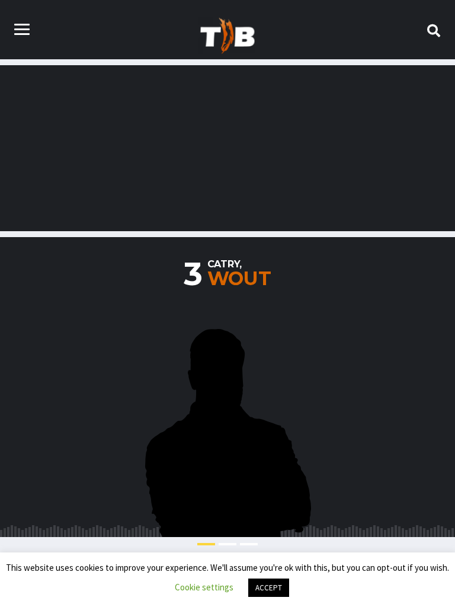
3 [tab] (249, 544)
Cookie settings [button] (204, 587)
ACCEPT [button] (268, 588)
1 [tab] (206, 544)
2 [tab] (227, 544)
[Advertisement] (227, 148)
